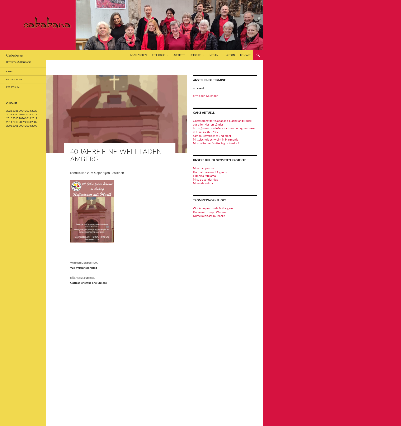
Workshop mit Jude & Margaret (213, 208)
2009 (22, 121)
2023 (28, 110)
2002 (34, 125)
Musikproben (138, 55)
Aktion (230, 55)
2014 (22, 118)
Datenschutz (14, 79)
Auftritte (179, 55)
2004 (22, 125)
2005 (15, 125)
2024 (22, 110)
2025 (15, 110)
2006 (9, 125)
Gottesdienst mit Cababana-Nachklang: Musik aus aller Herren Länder (222, 122)
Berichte (195, 55)
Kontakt (245, 55)
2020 (15, 114)
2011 (9, 121)
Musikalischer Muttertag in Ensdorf (216, 143)
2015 (15, 118)
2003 (28, 125)
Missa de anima (203, 183)
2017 (34, 114)
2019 (22, 114)
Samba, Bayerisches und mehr (212, 135)
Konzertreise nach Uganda (210, 172)
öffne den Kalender (205, 95)
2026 (9, 110)
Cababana (14, 55)
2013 (28, 118)
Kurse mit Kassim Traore (209, 215)
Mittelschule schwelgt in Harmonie (215, 139)
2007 (34, 121)
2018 (28, 114)
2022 (34, 110)
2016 (9, 118)
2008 (28, 121)
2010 (15, 121)
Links (9, 71)
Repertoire (158, 55)
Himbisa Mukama (204, 175)
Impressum (12, 87)
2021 (9, 114)
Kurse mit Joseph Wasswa (209, 212)
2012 (34, 118)
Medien (213, 55)
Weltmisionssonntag (84, 265)
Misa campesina (203, 168)
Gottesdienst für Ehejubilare (88, 280)
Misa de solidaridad (205, 179)
